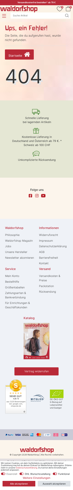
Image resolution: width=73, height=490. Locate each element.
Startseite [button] (15, 55)
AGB (41, 252)
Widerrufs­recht (48, 235)
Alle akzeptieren (19, 483)
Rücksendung (47, 291)
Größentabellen (15, 287)
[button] (4, 15)
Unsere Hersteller (16, 252)
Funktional (64, 473)
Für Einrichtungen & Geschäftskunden (17, 305)
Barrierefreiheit (48, 257)
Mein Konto (12, 276)
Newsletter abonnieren (19, 257)
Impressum (46, 240)
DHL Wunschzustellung (37, 473)
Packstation (46, 286)
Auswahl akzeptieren (54, 483)
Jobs (8, 246)
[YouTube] (43, 195)
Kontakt (44, 263)
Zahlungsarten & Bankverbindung (15, 295)
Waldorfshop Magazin (19, 240)
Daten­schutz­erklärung (53, 246)
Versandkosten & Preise (49, 278)
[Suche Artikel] (66, 15)
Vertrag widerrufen (36, 371)
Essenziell (11, 473)
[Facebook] (30, 195)
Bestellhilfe (12, 281)
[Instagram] (36, 195)
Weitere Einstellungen (36, 478)
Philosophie (12, 235)
